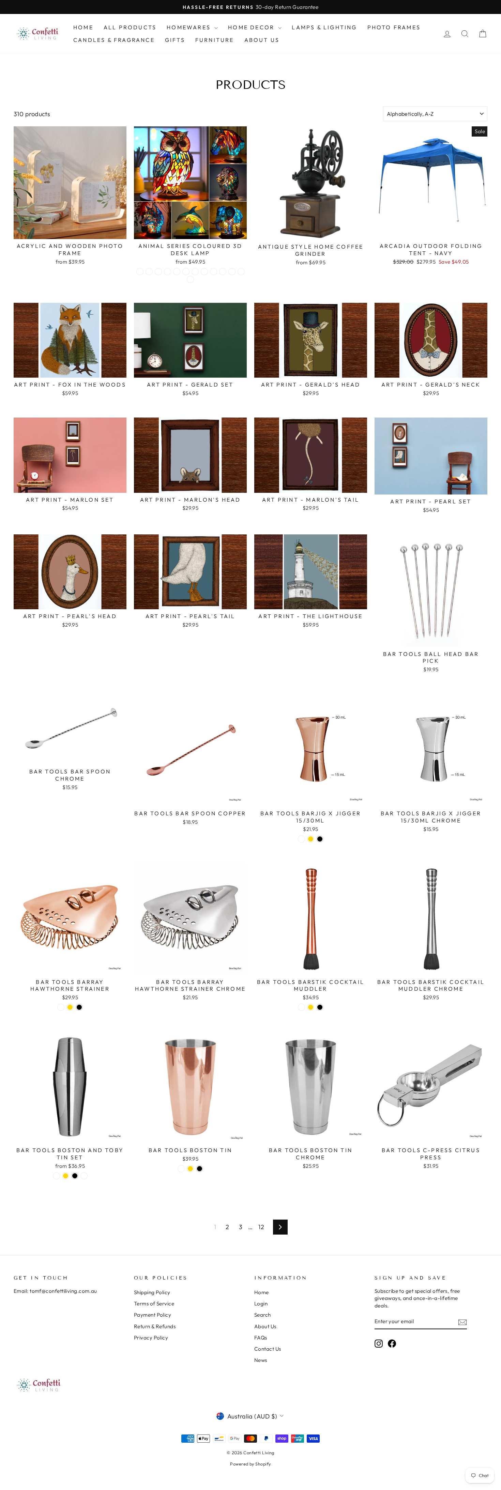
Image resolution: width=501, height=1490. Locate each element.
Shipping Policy (152, 1292)
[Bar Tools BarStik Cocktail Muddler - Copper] (301, 1007)
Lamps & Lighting (324, 27)
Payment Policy (152, 1315)
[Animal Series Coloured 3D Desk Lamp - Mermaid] (204, 271)
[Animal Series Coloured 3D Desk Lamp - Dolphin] (158, 271)
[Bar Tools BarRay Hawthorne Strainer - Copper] (61, 1007)
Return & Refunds (155, 1326)
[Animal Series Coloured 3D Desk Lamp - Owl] (213, 271)
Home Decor (252, 27)
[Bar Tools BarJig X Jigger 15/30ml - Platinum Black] (320, 839)
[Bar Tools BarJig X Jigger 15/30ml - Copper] (301, 839)
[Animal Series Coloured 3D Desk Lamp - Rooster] (149, 271)
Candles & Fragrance (114, 39)
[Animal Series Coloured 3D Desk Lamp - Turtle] (222, 271)
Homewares (190, 27)
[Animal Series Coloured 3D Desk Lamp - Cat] (140, 271)
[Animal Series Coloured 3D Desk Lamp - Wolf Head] (232, 271)
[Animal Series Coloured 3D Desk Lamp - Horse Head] (186, 271)
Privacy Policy (151, 1337)
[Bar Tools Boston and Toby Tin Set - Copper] (56, 1176)
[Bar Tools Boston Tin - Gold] (190, 1168)
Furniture (214, 39)
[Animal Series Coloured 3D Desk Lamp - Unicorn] (190, 279)
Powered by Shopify (250, 1464)
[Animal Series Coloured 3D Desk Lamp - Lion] (195, 271)
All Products (130, 27)
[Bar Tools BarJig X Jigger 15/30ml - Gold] (310, 839)
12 (261, 1227)
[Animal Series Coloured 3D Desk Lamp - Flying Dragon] (176, 271)
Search (262, 1315)
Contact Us (267, 1349)
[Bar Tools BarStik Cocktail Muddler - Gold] (310, 1007)
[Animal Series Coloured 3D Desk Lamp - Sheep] (241, 271)
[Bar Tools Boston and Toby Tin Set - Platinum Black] (75, 1176)
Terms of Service (154, 1303)
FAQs (260, 1337)
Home (83, 27)
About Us (262, 39)
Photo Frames (394, 27)
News (260, 1360)
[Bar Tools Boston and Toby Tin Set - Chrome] (84, 1176)
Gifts (175, 39)
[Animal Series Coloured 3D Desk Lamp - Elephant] (167, 271)
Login (261, 1303)
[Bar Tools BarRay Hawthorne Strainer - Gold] (70, 1007)
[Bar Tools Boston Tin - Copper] (181, 1168)
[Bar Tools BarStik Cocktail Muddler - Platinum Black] (320, 1007)
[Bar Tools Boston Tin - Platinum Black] (199, 1168)
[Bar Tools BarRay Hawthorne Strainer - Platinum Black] (79, 1007)
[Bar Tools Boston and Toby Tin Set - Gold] (65, 1176)
